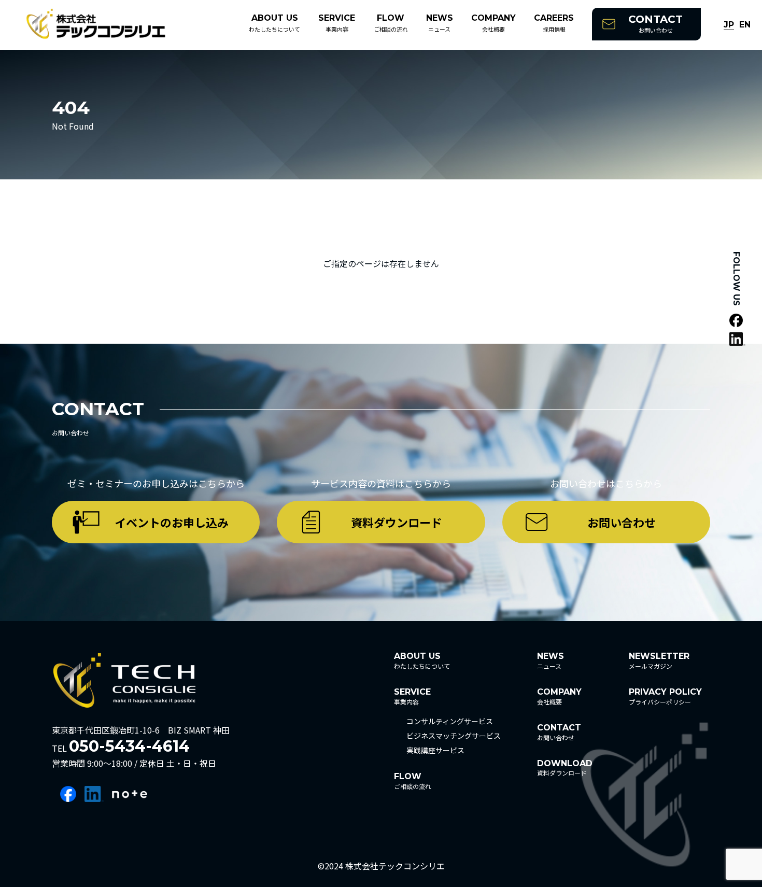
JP (729, 25)
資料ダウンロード (396, 522)
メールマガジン (659, 660)
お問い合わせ (655, 23)
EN (745, 25)
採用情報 (554, 23)
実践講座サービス (435, 750)
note (129, 794)
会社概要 (493, 23)
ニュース (439, 23)
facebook (68, 794)
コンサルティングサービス (449, 721)
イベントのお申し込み (172, 522)
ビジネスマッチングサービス (453, 735)
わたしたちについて (274, 23)
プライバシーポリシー (665, 696)
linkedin (94, 794)
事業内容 (336, 23)
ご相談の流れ (391, 23)
